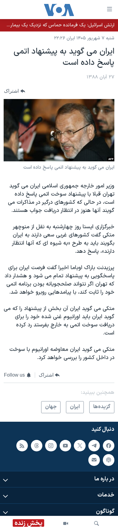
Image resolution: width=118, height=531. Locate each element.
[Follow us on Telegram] (94, 445)
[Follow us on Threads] (36, 445)
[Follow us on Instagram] (51, 445)
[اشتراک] (94, 460)
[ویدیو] (66, 523)
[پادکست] (108, 460)
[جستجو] (96, 523)
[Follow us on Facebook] (108, 445)
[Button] (14, 91)
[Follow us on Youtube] (65, 445)
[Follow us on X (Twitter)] (79, 445)
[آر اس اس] (22, 445)
